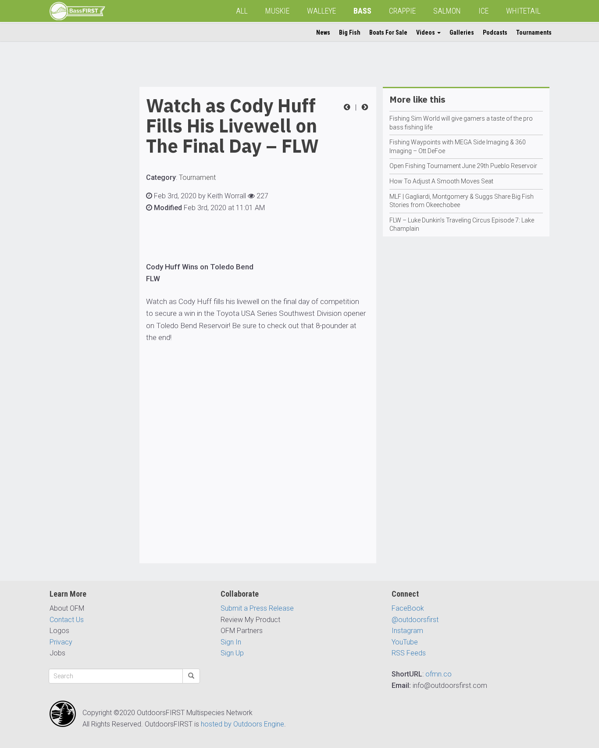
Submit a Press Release (257, 608)
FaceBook (408, 608)
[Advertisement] (85, 218)
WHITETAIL (523, 10)
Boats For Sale (388, 32)
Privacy (61, 642)
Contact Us (67, 620)
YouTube (405, 642)
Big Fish (349, 32)
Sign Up (232, 653)
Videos (426, 32)
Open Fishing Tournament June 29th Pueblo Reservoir (463, 165)
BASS (362, 10)
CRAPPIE (402, 10)
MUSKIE (277, 10)
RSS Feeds (409, 653)
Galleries (461, 32)
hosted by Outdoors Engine (242, 724)
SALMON (447, 10)
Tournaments (534, 32)
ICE (483, 10)
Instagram (407, 630)
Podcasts (495, 32)
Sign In (231, 642)
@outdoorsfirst (415, 620)
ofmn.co (438, 674)
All (242, 10)
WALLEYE (321, 10)
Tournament (197, 177)
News (323, 32)
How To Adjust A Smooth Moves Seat (441, 181)
